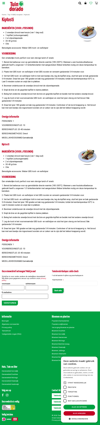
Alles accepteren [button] (79, 407)
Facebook (3, 395)
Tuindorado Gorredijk (60, 402)
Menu (3, 3)
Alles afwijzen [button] (79, 413)
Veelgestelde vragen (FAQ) (11, 334)
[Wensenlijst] (91, 3)
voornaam (6, 284)
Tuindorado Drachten (60, 395)
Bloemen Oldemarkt (59, 354)
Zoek (80, 3)
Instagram (8, 395)
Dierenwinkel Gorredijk (10, 371)
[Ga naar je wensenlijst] (91, 3)
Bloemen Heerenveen (59, 337)
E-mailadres (7, 292)
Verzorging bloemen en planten (63, 327)
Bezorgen (5, 321)
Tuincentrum (6, 331)
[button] (79, 418)
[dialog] (79, 390)
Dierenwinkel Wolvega (10, 378)
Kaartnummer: (58, 280)
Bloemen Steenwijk (58, 347)
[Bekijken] (96, 3)
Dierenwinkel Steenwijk (10, 381)
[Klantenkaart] (85, 3)
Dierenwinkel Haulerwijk (10, 384)
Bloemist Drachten (58, 331)
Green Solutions (57, 418)
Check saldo (58, 291)
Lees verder (77, 377)
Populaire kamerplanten (60, 321)
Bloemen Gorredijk (58, 334)
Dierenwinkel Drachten (10, 374)
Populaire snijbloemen (60, 324)
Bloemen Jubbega (58, 350)
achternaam (30, 284)
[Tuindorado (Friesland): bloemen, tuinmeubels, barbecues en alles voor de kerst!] (16, 6)
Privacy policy (7, 327)
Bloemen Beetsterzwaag (60, 344)
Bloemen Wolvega (58, 341)
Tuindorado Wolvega (60, 408)
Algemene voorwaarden (10, 324)
